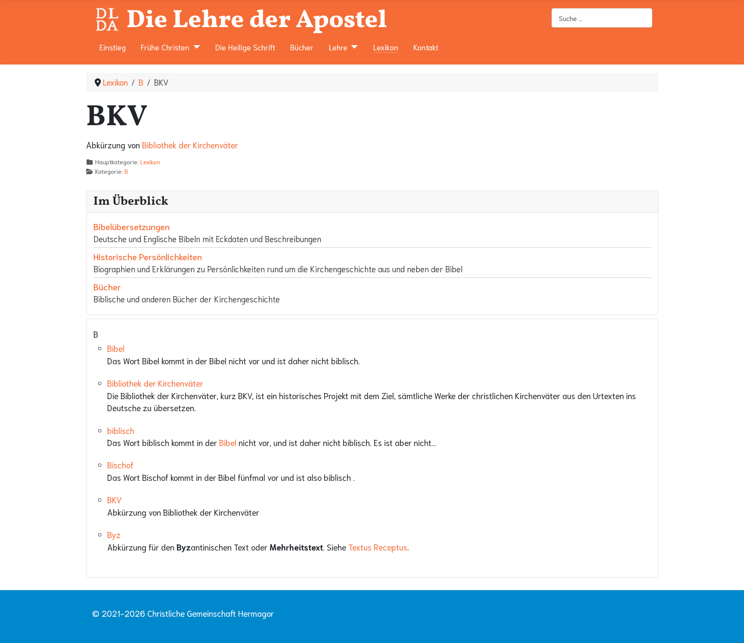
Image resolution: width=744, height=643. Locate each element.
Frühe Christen (165, 47)
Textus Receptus (377, 546)
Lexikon (385, 47)
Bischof (120, 464)
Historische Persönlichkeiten (147, 256)
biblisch (120, 430)
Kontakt (425, 47)
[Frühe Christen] (194, 46)
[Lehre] (352, 46)
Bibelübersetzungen (131, 226)
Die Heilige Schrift (245, 47)
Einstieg (112, 47)
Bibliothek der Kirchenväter (190, 144)
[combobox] (602, 18)
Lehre (338, 47)
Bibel (115, 348)
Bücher (301, 47)
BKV (114, 499)
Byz (114, 534)
